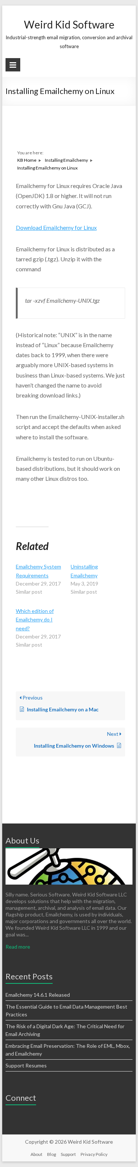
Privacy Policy (94, 1154)
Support (68, 1154)
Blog (51, 1154)
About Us (22, 840)
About (36, 1154)
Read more (18, 946)
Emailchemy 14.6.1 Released (38, 995)
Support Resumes (26, 1065)
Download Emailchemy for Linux (56, 227)
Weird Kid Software (69, 24)
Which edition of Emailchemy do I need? (35, 620)
